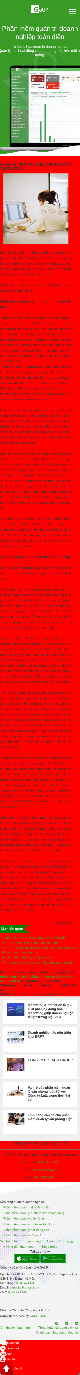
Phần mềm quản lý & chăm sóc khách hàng (33, 1213)
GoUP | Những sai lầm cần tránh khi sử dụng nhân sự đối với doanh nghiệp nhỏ (40, 950)
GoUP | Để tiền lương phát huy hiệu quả (30, 943)
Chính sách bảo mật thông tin (57, 1332)
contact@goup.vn (44, 1170)
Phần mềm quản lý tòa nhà (22, 1235)
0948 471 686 (48, 1162)
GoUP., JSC (38, 1316)
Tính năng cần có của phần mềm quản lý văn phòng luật (50, 1117)
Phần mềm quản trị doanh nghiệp (26, 1207)
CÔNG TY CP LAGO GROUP (50, 1060)
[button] (72, 11)
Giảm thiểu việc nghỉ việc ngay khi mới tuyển (33, 937)
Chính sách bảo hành (15, 1328)
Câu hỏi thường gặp (61, 1241)
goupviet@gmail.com (24, 1287)
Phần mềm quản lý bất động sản (26, 1230)
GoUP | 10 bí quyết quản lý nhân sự (27, 957)
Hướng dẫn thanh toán (19, 1246)
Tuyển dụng (32, 1241)
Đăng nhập (49, 1246)
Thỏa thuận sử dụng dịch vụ (58, 1328)
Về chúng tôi (9, 1241)
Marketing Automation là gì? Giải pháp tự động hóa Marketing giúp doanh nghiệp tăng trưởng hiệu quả (50, 1011)
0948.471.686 (44, 1177)
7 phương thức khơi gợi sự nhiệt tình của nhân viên (38, 962)
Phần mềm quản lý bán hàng (23, 1218)
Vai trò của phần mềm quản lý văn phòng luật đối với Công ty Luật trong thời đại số (49, 1093)
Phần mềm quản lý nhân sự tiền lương (30, 1224)
